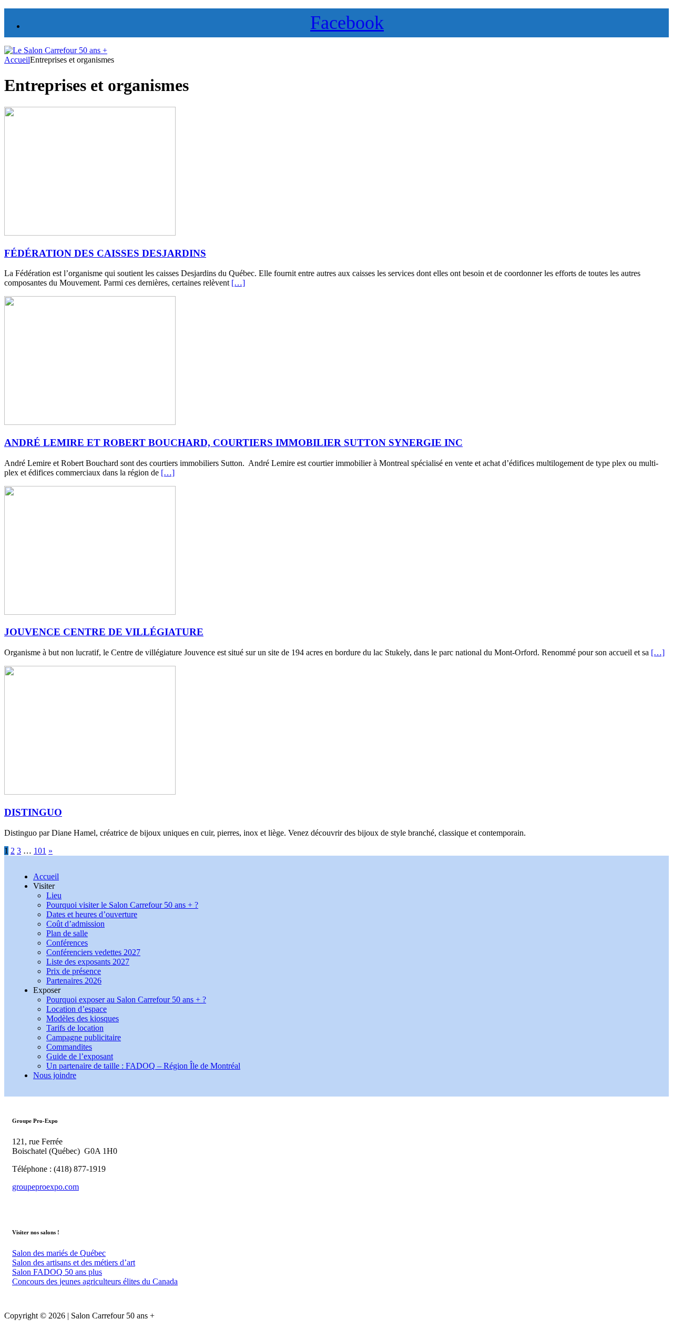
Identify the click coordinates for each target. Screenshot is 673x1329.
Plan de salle (67, 933)
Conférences (67, 942)
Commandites (69, 1046)
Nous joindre (54, 1075)
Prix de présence (73, 971)
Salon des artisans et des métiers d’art (73, 1262)
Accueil (46, 876)
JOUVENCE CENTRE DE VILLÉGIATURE (103, 631)
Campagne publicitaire (83, 1037)
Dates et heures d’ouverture (91, 914)
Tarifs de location (75, 1027)
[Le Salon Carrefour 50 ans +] (55, 50)
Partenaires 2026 (73, 980)
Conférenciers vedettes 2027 (93, 952)
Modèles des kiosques (82, 1018)
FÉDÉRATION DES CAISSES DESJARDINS (105, 253)
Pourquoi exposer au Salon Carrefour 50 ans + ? (126, 999)
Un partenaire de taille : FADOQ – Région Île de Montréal (143, 1065)
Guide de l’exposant (79, 1056)
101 (40, 850)
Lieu (54, 895)
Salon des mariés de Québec (59, 1253)
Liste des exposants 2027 (87, 961)
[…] (238, 282)
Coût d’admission (75, 923)
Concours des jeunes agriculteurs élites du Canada (95, 1281)
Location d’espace (76, 1009)
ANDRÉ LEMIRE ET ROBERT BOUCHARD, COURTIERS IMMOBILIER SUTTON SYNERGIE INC (233, 442)
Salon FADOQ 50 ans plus (57, 1271)
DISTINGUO (33, 812)
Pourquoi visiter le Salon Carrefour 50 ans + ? (122, 904)
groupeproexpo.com (45, 1186)
